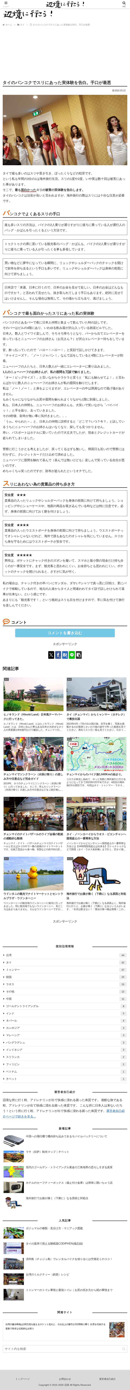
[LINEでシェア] (72, 655)
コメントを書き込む (65, 633)
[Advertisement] (65, 54)
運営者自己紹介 (107, 1379)
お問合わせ (65, 1379)
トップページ (22, 1379)
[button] (79, 655)
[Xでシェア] (51, 655)
